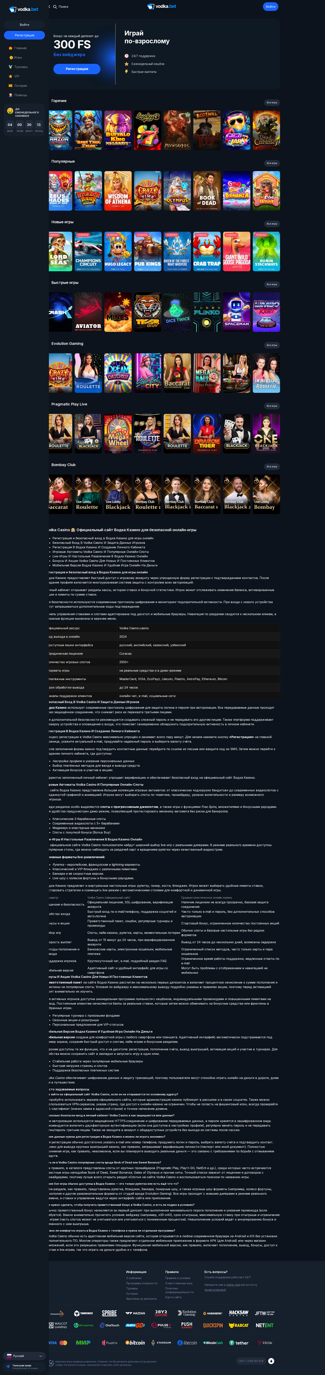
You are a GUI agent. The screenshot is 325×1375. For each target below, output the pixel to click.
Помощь (20, 95)
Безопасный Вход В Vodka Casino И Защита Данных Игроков (98, 543)
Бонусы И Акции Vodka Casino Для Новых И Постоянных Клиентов (103, 561)
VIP (16, 76)
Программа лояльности (141, 1283)
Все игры (272, 102)
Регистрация (24, 35)
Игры (16, 57)
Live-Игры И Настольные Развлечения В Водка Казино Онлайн (100, 556)
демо (58, 140)
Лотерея (20, 86)
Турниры (21, 67)
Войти (270, 6)
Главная (20, 48)
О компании (133, 1278)
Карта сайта (173, 1297)
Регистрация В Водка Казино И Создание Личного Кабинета (98, 547)
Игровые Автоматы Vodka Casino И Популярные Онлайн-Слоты (100, 552)
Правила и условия (177, 1278)
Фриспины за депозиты (141, 1298)
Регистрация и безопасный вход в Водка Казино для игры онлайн (102, 538)
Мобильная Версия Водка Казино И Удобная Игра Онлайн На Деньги (104, 565)
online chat (233, 1284)
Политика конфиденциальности (179, 1290)
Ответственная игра (178, 1283)
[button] (24, 1356)
